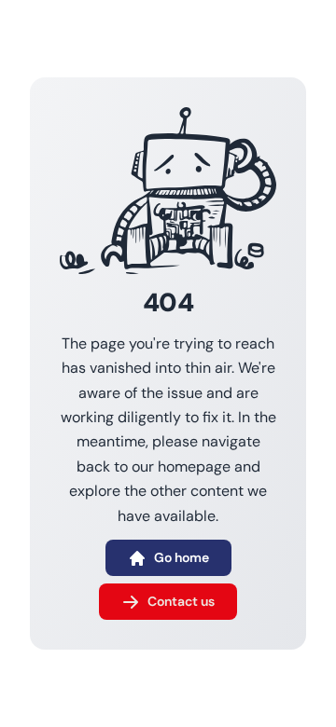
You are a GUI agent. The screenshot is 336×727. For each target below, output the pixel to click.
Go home (181, 557)
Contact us (181, 601)
